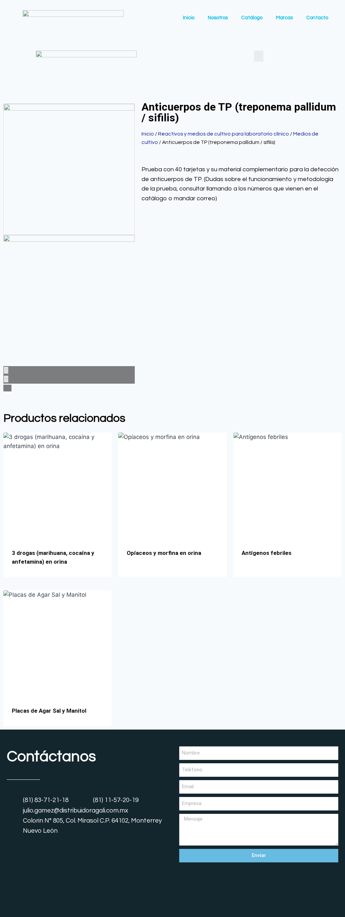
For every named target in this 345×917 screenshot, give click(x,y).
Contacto (317, 17)
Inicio (188, 17)
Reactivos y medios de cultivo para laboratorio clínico (223, 134)
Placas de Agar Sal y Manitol (49, 710)
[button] (258, 56)
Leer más (138, 574)
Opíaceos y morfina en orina (164, 553)
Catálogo (251, 17)
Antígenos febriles (266, 553)
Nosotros (218, 17)
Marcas (284, 17)
